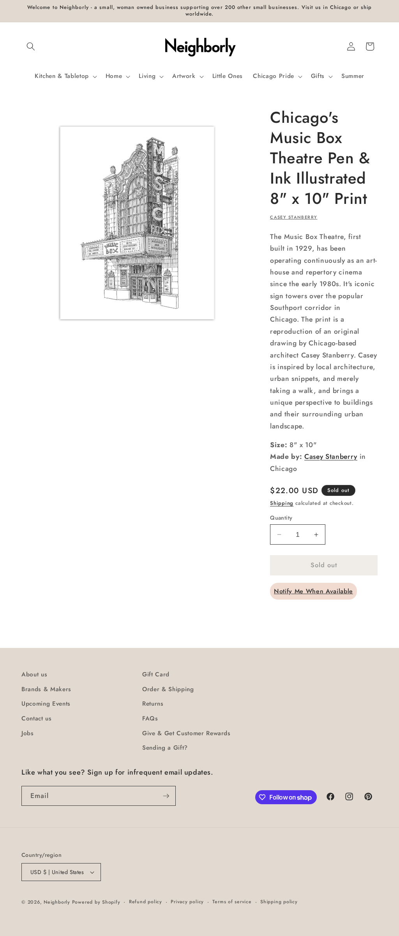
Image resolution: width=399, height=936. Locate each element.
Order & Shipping (168, 689)
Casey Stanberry (293, 217)
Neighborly (57, 902)
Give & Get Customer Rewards (186, 733)
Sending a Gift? (165, 747)
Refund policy (145, 901)
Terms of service (231, 901)
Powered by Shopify (96, 902)
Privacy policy (187, 901)
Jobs (27, 733)
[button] (30, 46)
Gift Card (155, 674)
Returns (153, 703)
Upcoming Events (46, 703)
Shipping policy (279, 901)
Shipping (281, 503)
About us (34, 674)
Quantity (281, 518)
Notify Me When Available (313, 591)
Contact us (36, 718)
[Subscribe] (166, 796)
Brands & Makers (46, 689)
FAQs (150, 718)
